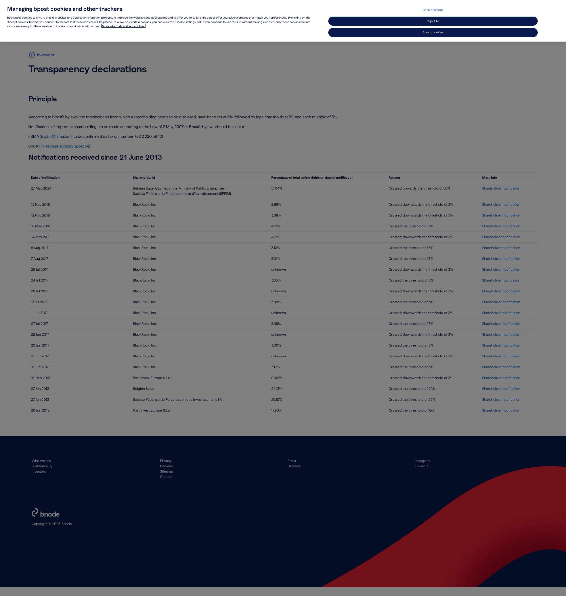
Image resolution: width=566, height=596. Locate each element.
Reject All (433, 21)
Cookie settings (433, 9)
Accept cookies (433, 32)
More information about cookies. (123, 26)
